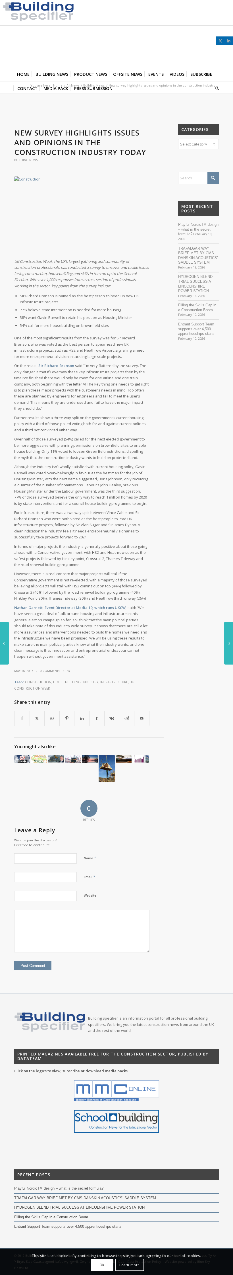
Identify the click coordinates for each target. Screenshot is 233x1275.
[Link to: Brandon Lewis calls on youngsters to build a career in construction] (56, 758)
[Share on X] (37, 718)
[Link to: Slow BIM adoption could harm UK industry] (39, 759)
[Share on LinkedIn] (81, 718)
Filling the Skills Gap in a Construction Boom (197, 307)
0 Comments (50, 671)
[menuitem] (23, 74)
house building (67, 682)
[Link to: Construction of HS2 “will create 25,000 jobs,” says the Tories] (124, 759)
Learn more (129, 1264)
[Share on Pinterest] (67, 718)
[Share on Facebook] (22, 718)
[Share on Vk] (112, 718)
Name (90, 857)
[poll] (81, 214)
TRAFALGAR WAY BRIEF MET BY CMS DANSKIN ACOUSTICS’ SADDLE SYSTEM (198, 255)
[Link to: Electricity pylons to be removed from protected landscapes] (90, 759)
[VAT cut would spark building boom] (4, 643)
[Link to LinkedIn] (228, 40)
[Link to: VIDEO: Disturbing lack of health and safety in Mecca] (73, 759)
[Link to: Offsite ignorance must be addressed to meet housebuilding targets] (107, 768)
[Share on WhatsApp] (52, 718)
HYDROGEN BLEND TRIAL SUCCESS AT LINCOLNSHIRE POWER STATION (195, 283)
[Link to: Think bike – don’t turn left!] (22, 759)
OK (102, 1264)
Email (89, 876)
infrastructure (114, 682)
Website (90, 895)
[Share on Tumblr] (97, 718)
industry (90, 682)
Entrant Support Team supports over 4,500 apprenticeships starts (196, 329)
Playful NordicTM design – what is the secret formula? (198, 229)
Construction (38, 682)
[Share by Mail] (141, 718)
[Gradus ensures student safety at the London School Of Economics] (228, 643)
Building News (26, 160)
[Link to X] (220, 40)
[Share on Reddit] (126, 718)
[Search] (216, 88)
